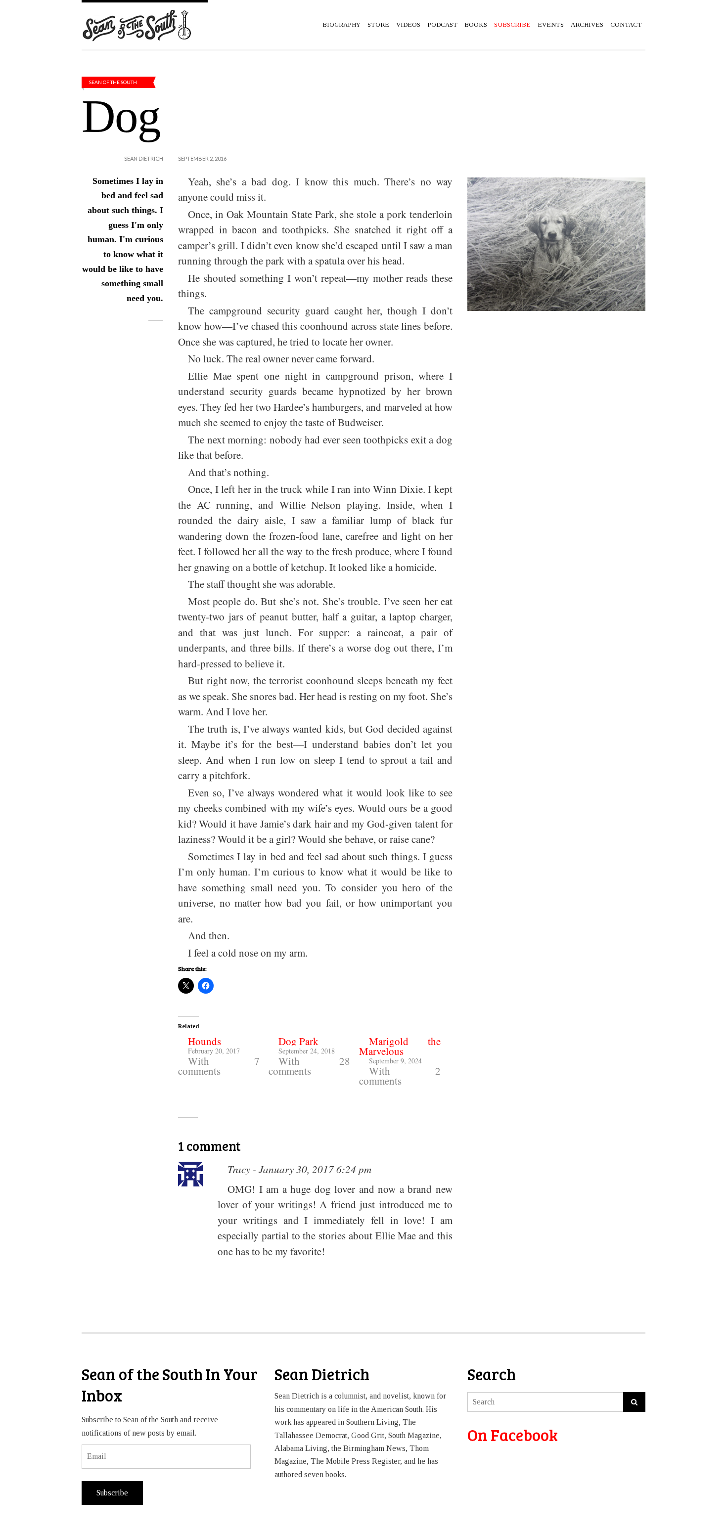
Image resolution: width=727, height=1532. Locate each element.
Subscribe (112, 1492)
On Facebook (512, 1434)
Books (475, 24)
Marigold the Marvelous (400, 1046)
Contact (626, 24)
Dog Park (298, 1041)
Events (551, 24)
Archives (587, 24)
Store (378, 24)
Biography (341, 24)
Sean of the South (113, 82)
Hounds (204, 1041)
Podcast (442, 24)
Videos (408, 24)
